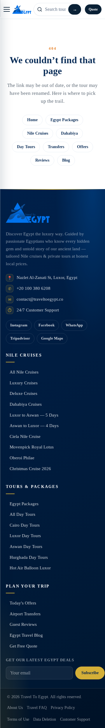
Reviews (42, 160)
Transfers (56, 147)
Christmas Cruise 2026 (30, 468)
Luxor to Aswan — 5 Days (34, 415)
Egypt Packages (64, 120)
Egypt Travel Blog (26, 635)
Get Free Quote (23, 646)
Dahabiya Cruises (26, 404)
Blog (66, 160)
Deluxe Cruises (23, 393)
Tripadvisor (20, 338)
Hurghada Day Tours (29, 557)
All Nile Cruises (24, 372)
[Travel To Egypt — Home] (21, 9)
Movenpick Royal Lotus (32, 447)
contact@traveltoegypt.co (40, 299)
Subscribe (90, 673)
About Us (15, 707)
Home (32, 120)
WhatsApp (74, 325)
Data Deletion (44, 719)
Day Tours (26, 147)
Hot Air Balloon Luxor (30, 568)
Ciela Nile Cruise (25, 436)
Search (74, 9)
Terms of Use (18, 719)
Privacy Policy (63, 707)
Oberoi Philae (22, 457)
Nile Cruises (37, 133)
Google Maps (52, 338)
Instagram (18, 325)
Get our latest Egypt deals (40, 660)
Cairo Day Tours (25, 525)
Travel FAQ (37, 707)
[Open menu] (7, 9)
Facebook (46, 325)
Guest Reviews (23, 624)
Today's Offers (23, 603)
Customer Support (75, 719)
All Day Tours (22, 514)
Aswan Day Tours (26, 546)
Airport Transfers (25, 613)
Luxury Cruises (24, 383)
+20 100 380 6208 (33, 288)
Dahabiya (69, 133)
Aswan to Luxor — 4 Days (34, 425)
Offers (82, 147)
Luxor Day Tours (25, 535)
